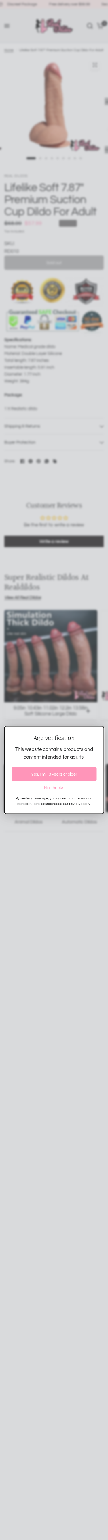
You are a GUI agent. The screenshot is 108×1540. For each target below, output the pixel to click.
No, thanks (54, 788)
